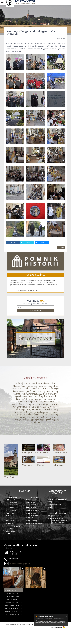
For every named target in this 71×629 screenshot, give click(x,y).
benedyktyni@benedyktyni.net (20, 564)
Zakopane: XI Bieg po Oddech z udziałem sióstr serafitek (12, 608)
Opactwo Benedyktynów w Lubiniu (25, 2)
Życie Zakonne (10, 590)
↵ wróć (61, 247)
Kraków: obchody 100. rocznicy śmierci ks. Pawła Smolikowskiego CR (12, 596)
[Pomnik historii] (35, 261)
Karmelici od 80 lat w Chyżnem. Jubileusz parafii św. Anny (12, 611)
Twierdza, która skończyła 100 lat (12, 602)
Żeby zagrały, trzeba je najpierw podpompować (12, 605)
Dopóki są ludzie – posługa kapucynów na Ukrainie (12, 614)
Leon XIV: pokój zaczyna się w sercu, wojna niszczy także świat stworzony (12, 593)
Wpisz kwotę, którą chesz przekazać (35, 304)
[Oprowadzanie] (35, 338)
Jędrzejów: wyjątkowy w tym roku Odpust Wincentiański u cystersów (12, 599)
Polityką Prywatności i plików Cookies (49, 620)
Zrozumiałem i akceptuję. (46, 624)
